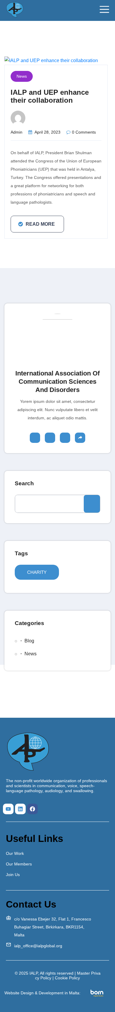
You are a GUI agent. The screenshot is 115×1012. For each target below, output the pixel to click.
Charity (37, 572)
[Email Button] (80, 438)
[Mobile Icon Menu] (104, 9)
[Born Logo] (97, 993)
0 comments (84, 132)
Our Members (19, 864)
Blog (29, 640)
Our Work (15, 853)
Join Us (13, 874)
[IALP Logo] (15, 10)
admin (16, 132)
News (22, 76)
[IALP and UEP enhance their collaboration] (51, 60)
